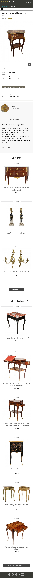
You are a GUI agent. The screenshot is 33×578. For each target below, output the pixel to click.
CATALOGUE (4, 6)
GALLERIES (12, 6)
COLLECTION (18, 119)
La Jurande (14, 106)
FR (26, 2)
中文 (31, 2)
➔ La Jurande (12, 94)
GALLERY (12, 119)
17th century (8, 147)
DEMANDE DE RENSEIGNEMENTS (13, 87)
